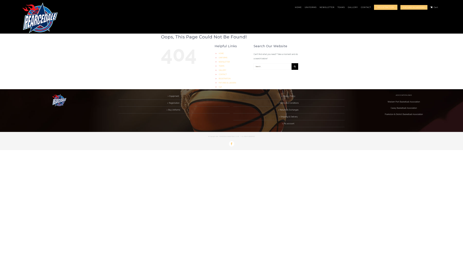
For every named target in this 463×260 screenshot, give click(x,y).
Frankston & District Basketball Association (404, 114)
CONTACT (223, 74)
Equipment (174, 96)
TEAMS (221, 66)
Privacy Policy (289, 96)
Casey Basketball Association (404, 108)
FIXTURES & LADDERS (227, 83)
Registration (174, 103)
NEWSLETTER (224, 62)
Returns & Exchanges (289, 110)
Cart (220, 87)
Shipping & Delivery (289, 117)
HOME (221, 53)
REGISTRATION (225, 79)
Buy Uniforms (174, 110)
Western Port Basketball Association (404, 102)
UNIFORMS (223, 58)
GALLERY (222, 70)
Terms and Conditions (289, 103)
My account (289, 123)
